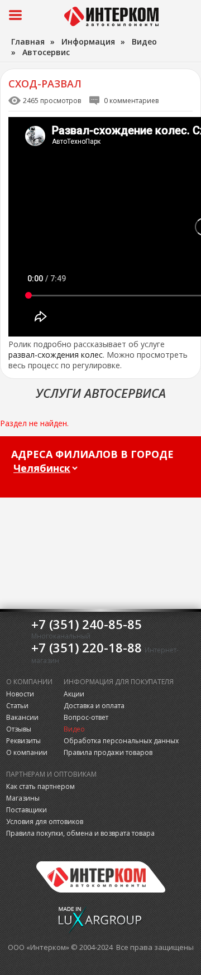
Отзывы (18, 729)
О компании (26, 752)
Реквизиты (23, 740)
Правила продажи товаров (108, 752)
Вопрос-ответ (86, 717)
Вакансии (22, 717)
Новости (20, 694)
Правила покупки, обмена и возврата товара (80, 833)
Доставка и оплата (94, 705)
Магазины (23, 798)
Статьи (17, 705)
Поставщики (26, 810)
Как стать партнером (40, 786)
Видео (74, 729)
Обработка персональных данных (121, 740)
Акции (74, 694)
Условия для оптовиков (44, 821)
